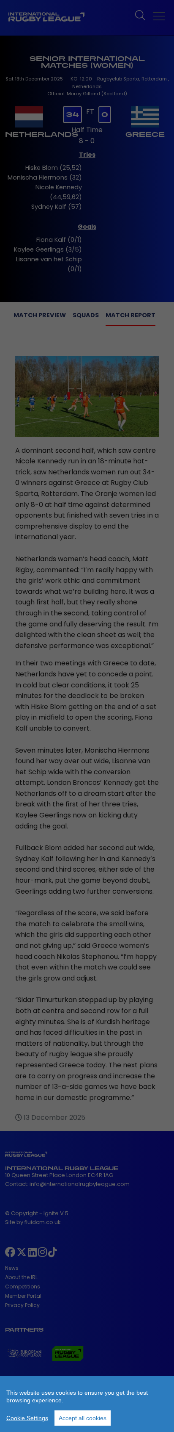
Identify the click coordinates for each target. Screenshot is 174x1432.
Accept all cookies (82, 1418)
